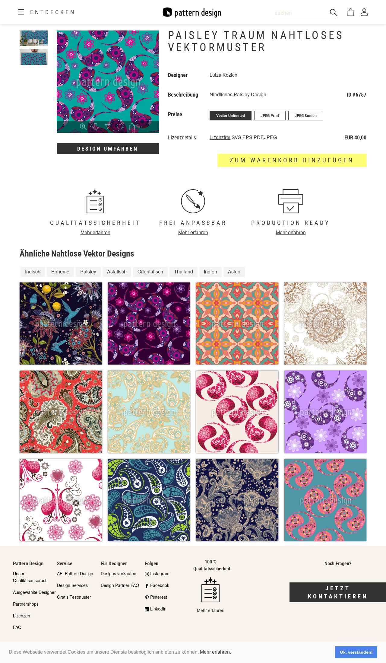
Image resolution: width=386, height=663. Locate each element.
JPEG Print (270, 115)
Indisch (32, 271)
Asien (234, 271)
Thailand (183, 271)
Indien (210, 271)
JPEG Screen (306, 115)
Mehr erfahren (95, 232)
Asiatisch (117, 271)
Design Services (72, 585)
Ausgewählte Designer (34, 592)
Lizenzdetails (182, 138)
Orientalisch (150, 271)
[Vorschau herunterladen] (95, 127)
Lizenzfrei (220, 137)
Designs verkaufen (118, 573)
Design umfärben (107, 148)
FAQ (17, 627)
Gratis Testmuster (74, 597)
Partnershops (26, 604)
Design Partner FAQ (120, 585)
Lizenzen (21, 616)
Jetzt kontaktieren (338, 592)
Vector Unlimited (230, 115)
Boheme (60, 271)
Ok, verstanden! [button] (356, 652)
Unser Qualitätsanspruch (30, 576)
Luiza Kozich (223, 74)
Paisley (88, 271)
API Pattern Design (75, 573)
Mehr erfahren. (215, 652)
